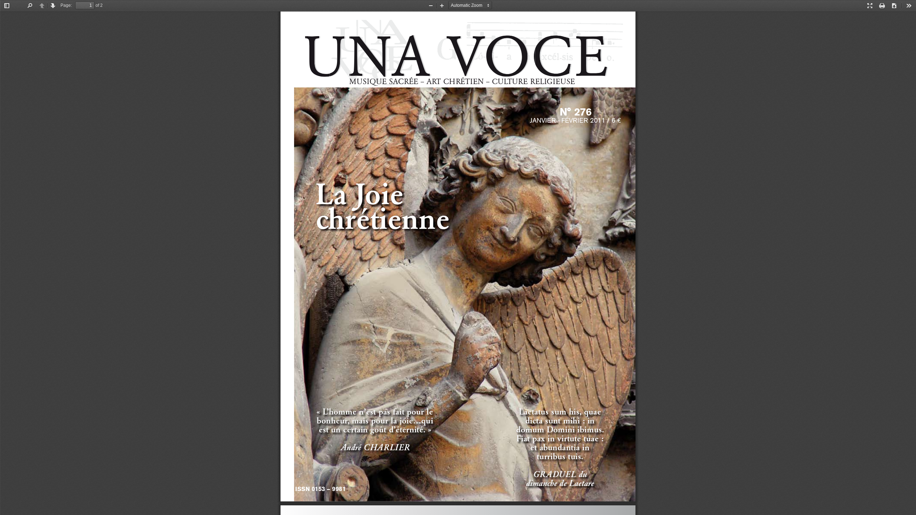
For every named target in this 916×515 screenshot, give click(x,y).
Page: (66, 5)
